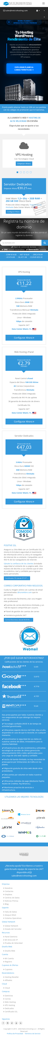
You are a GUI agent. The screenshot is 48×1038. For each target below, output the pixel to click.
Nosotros (8, 888)
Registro (8, 961)
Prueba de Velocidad (13, 943)
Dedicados (9, 1008)
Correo (7, 999)
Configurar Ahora (13, 212)
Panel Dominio (10, 936)
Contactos (8, 891)
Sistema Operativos (13, 918)
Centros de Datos (12, 897)
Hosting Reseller (11, 977)
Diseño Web (9, 951)
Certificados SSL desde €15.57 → (17, 578)
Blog (6, 904)
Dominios (8, 995)
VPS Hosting (9, 1005)
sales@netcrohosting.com (16, 10)
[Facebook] (3, 1023)
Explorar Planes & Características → (24, 68)
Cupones (8, 969)
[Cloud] (44, 16)
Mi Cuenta (9, 958)
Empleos (8, 894)
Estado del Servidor (13, 929)
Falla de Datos (10, 912)
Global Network (11, 926)
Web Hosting (10, 1002)
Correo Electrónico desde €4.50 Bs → (18, 620)
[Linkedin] (21, 1023)
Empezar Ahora (26, 163)
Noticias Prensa (11, 901)
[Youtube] (16, 1023)
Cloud (7, 988)
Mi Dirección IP (11, 940)
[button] (43, 3)
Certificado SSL (11, 1011)
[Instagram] (7, 1023)
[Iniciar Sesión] (38, 10)
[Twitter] (12, 1023)
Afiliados (8, 980)
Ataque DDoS (10, 915)
